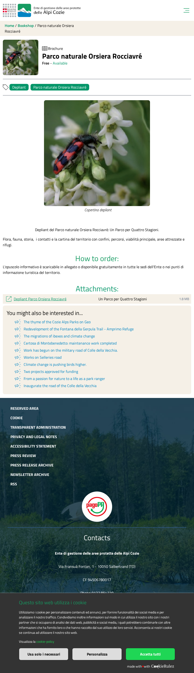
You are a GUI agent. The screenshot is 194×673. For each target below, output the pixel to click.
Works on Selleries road (38, 357)
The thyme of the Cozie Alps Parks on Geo (52, 322)
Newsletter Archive (29, 474)
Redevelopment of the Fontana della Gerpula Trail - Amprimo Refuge (74, 329)
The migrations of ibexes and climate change (54, 336)
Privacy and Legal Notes (33, 437)
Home (9, 25)
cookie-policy (45, 641)
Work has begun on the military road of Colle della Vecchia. (66, 350)
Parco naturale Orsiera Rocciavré (59, 87)
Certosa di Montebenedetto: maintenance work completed (65, 343)
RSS (13, 484)
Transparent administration (38, 427)
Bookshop (26, 25)
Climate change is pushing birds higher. (50, 364)
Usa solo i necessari (43, 654)
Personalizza (97, 654)
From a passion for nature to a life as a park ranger (59, 378)
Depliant (19, 87)
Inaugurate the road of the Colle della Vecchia (55, 385)
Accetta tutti (150, 654)
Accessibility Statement (33, 446)
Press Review (23, 455)
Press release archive (31, 465)
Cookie (16, 418)
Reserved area (24, 408)
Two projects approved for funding (46, 371)
